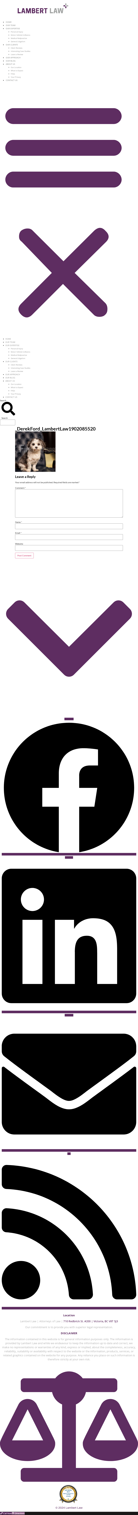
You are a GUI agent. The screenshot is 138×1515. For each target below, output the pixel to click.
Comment (20, 488)
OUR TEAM (10, 25)
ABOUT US (10, 64)
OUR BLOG (10, 61)
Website (19, 544)
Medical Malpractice (19, 38)
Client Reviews (16, 48)
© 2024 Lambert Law (69, 1507)
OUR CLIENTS (12, 44)
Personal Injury (17, 32)
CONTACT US (12, 80)
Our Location (16, 67)
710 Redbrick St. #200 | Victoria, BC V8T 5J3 (90, 1321)
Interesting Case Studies (20, 51)
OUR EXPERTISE (13, 28)
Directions (19, 1513)
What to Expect (17, 70)
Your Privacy (16, 77)
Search (3, 400)
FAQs (13, 74)
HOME (9, 22)
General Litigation (18, 41)
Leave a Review (17, 54)
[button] (63, 209)
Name (18, 522)
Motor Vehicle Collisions (20, 35)
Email (18, 533)
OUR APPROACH (13, 57)
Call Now (7, 1513)
